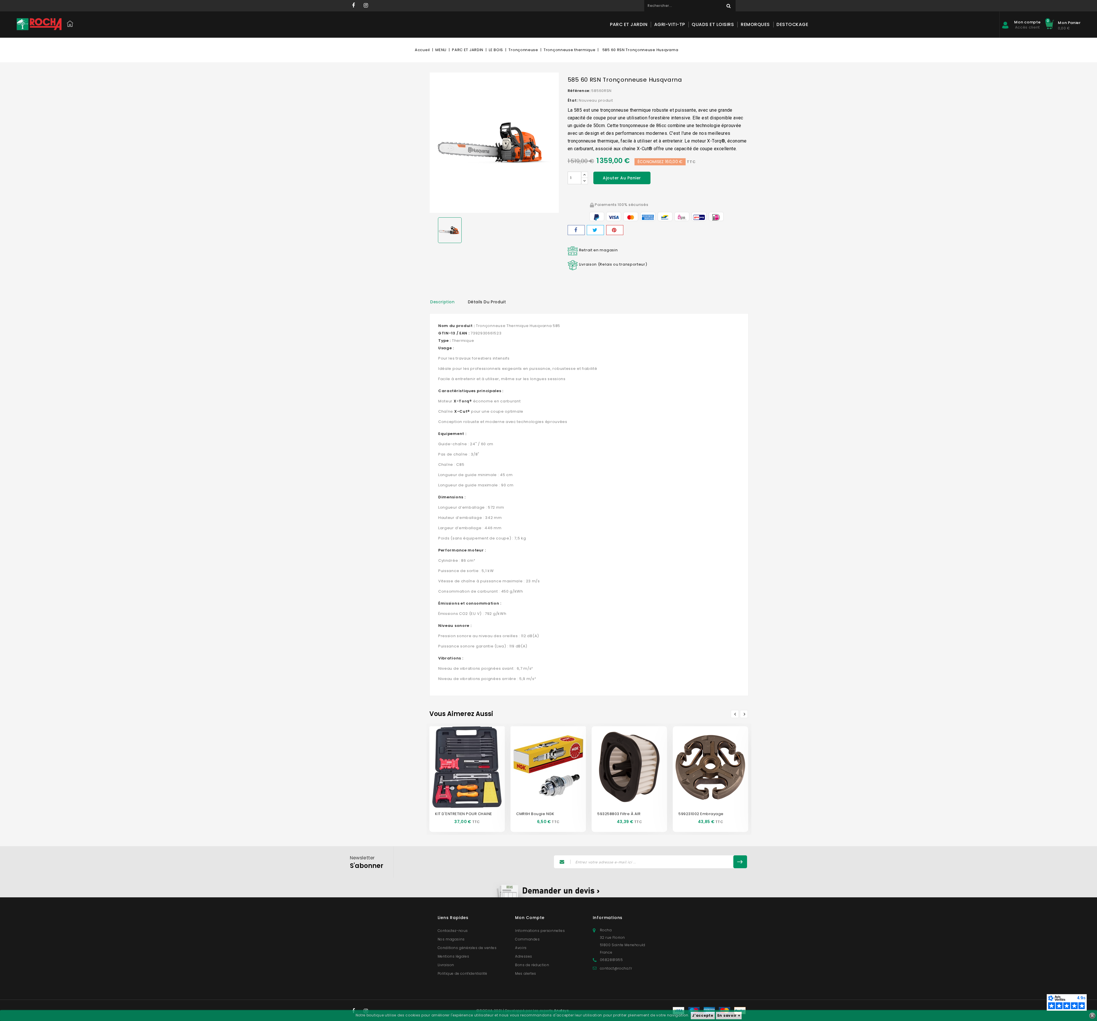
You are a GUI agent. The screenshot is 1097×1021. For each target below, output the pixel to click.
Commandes (527, 939)
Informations (608, 917)
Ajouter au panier (622, 178)
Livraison (446, 964)
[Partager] (576, 230)
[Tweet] (595, 230)
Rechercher (728, 5)
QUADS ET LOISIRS (713, 24)
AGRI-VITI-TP (669, 24)
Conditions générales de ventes (467, 947)
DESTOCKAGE (792, 24)
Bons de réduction (532, 964)
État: (573, 100)
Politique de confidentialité (462, 973)
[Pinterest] (614, 230)
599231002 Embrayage (701, 814)
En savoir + (728, 1015)
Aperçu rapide (461, 758)
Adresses (523, 956)
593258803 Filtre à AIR (618, 814)
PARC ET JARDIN (628, 24)
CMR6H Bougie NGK (535, 814)
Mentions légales (453, 956)
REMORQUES (755, 24)
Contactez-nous (453, 930)
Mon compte (530, 917)
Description (442, 302)
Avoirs (521, 947)
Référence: (579, 90)
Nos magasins (451, 939)
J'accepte (702, 1015)
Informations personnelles (540, 930)
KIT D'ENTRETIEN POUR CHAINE (463, 814)
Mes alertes (525, 973)
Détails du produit (487, 302)
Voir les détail (473, 775)
